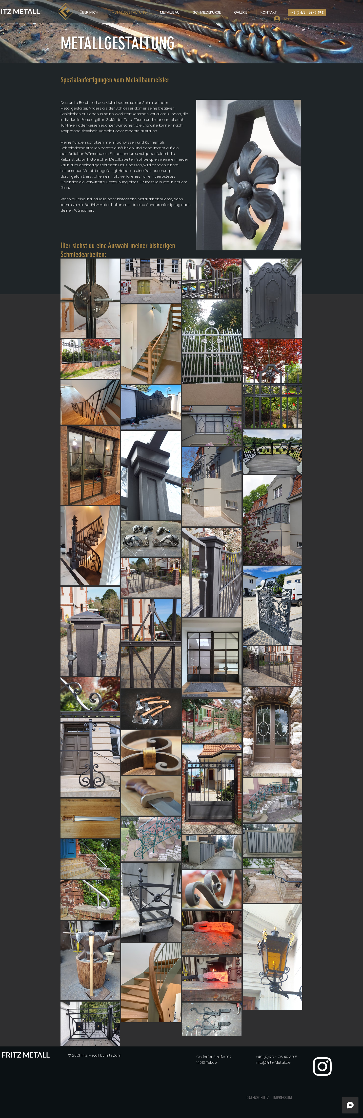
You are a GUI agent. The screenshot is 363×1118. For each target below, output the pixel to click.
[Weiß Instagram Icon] (322, 1066)
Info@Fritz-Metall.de (273, 1062)
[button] (307, 12)
